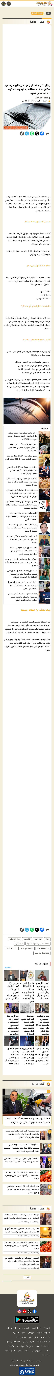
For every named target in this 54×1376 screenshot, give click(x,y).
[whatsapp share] (32, 133)
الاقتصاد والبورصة (43, 1341)
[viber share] (27, 133)
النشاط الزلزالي (24, 365)
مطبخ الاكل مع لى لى (25, 1346)
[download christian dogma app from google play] (27, 1320)
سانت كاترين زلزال (43, 948)
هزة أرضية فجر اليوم (42, 953)
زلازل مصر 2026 (12, 948)
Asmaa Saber (42, 98)
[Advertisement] (27, 54)
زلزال (47, 939)
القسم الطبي (11, 1328)
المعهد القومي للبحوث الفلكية (34, 622)
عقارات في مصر (23, 1351)
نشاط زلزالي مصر (27, 948)
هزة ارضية (38, 939)
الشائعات (10, 632)
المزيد (27, 1277)
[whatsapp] (22, 133)
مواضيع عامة (21, 1337)
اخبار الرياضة (45, 1337)
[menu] (8, 3)
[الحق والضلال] (48, 13)
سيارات (47, 1351)
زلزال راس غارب (15, 939)
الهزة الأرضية (12, 237)
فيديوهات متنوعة (43, 1332)
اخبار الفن (31, 1332)
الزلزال (30, 251)
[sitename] (27, 1298)
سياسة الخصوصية (27, 1361)
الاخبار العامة (37, 13)
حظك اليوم (46, 1355)
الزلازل (25, 233)
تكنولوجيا (10, 1346)
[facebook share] (42, 133)
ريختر (34, 244)
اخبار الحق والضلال (13, 1341)
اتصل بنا (15, 1361)
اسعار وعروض (37, 1351)
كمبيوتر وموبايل (28, 1341)
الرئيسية (47, 1328)
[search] (3, 3)
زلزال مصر (27, 939)
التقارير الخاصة (24, 1328)
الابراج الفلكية (10, 1351)
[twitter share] (37, 133)
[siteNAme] (45, 4)
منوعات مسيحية (19, 1332)
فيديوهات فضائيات (43, 1346)
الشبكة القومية (39, 233)
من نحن (39, 1361)
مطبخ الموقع (33, 1337)
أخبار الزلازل (19, 943)
